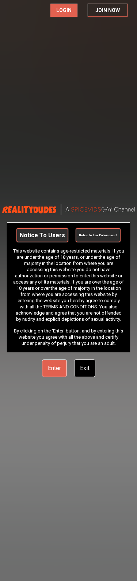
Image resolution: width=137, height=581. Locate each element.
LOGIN (64, 10)
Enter (54, 368)
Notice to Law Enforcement (98, 235)
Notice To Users (42, 235)
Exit (85, 368)
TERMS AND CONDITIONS (70, 306)
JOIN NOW (107, 10)
